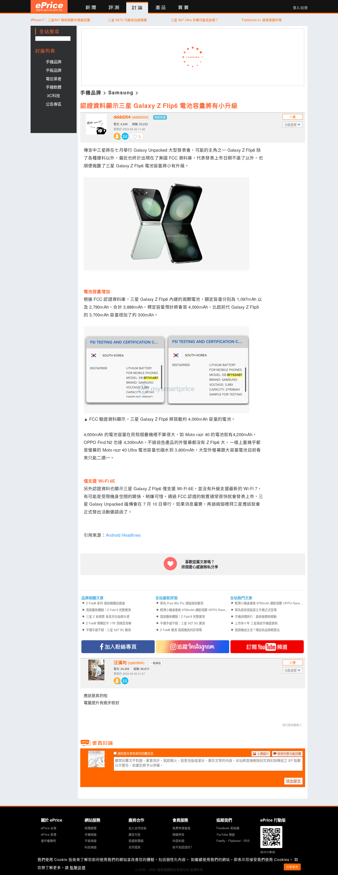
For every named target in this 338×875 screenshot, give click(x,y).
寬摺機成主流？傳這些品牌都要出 (257, 630)
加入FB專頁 (118, 646)
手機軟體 (53, 87)
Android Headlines (123, 535)
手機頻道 (91, 834)
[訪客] (96, 764)
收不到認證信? (182, 847)
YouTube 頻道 (225, 834)
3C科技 (53, 95)
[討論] (137, 8)
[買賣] (184, 8)
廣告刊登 (134, 834)
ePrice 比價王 (49, 6)
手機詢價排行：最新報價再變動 (256, 616)
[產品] (160, 8)
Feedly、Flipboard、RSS (233, 840)
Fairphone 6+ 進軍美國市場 (262, 19)
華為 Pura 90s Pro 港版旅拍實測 (181, 603)
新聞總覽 (91, 828)
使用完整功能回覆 (288, 753)
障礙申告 (178, 834)
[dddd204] (96, 128)
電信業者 (53, 78)
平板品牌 (53, 70)
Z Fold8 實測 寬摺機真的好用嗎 (181, 630)
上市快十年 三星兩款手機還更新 (256, 623)
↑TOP (319, 847)
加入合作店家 (137, 828)
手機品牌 (53, 61)
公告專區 (53, 104)
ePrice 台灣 (48, 828)
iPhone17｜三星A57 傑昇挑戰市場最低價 (60, 19)
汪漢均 (129, 663)
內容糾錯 (178, 840)
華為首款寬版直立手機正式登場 (256, 610)
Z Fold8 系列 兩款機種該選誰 (105, 603)
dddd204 (131, 117)
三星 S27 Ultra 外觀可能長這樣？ (194, 19)
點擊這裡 (78, 867)
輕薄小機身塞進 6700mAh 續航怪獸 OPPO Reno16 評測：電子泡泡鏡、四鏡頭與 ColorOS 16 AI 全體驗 (194, 610)
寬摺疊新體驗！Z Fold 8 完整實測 (108, 610)
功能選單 (291, 124)
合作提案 (134, 847)
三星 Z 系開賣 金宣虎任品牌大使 (107, 616)
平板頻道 (91, 840)
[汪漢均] (96, 673)
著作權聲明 (48, 840)
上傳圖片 (262, 753)
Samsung (121, 92)
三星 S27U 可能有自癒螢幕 (127, 19)
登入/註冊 (300, 7)
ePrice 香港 (48, 834)
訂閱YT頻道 (267, 646)
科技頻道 (91, 847)
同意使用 (292, 867)
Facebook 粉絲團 (227, 828)
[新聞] (91, 8)
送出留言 (293, 781)
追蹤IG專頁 (192, 646)
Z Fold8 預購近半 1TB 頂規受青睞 (108, 623)
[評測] (114, 8)
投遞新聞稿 (136, 840)
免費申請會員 (181, 828)
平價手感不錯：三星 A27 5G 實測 (108, 630)
